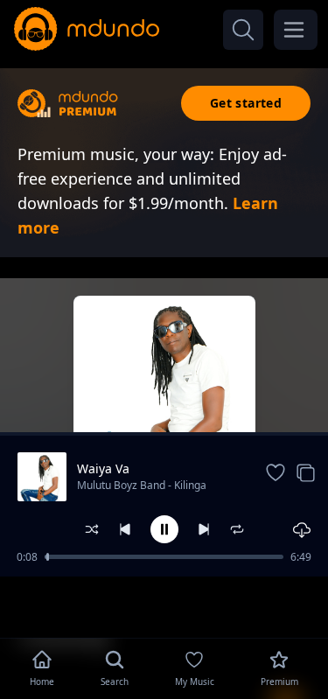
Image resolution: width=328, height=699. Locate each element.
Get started (246, 102)
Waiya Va (103, 468)
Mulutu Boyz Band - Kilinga (141, 485)
